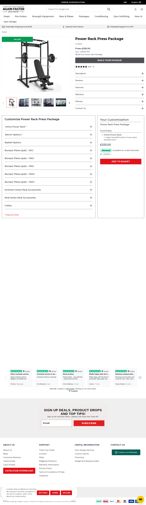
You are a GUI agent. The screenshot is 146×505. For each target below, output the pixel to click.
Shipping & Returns (48, 461)
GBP (125, 2)
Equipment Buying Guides (87, 461)
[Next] (69, 103)
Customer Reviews (12, 457)
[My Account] (135, 9)
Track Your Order (47, 450)
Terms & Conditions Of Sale (51, 472)
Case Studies (9, 465)
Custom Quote (82, 454)
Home (4, 32)
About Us (7, 450)
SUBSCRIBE (89, 423)
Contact (43, 454)
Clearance (43, 476)
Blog (5, 454)
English (135, 2)
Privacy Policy (45, 468)
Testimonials (9, 461)
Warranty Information (49, 465)
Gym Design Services (84, 450)
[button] (36, 64)
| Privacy (72, 501)
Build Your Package (110, 60)
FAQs (41, 457)
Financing (79, 457)
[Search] (109, 9)
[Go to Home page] (13, 9)
